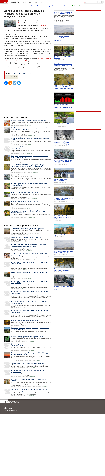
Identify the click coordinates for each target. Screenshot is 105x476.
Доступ (43, 25)
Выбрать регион (8, 408)
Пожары (66, 6)
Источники (40, 6)
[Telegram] (15, 83)
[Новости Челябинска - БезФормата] (10, 2)
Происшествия (57, 6)
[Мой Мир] (19, 83)
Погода (47, 6)
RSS (16, 410)
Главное (26, 6)
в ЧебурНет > (75, 6)
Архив (33, 6)
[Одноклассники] (10, 83)
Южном (20, 23)
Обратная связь (8, 407)
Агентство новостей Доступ (24, 73)
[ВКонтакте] (6, 83)
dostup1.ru (9, 27)
